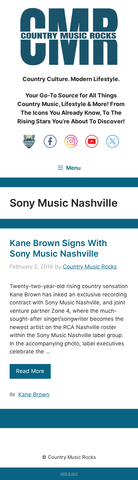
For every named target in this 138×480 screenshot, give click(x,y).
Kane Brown (33, 394)
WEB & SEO (69, 474)
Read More (30, 371)
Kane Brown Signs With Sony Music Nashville (58, 248)
